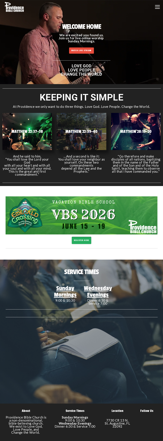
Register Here (81, 240)
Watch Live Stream (81, 50)
